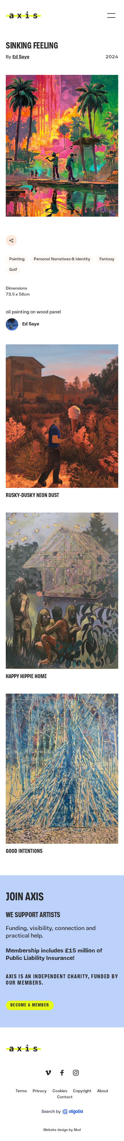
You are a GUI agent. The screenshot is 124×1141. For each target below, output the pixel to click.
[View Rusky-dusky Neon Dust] (62, 422)
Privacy (40, 1091)
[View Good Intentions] (62, 775)
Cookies (59, 1091)
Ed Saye (20, 57)
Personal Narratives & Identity (62, 259)
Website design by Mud (62, 1130)
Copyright (82, 1091)
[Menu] (111, 15)
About (102, 1091)
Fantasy (106, 259)
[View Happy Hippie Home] (62, 597)
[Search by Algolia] (62, 1111)
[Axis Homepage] (23, 14)
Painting (17, 259)
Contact (65, 1097)
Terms (21, 1091)
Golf (13, 270)
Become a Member (29, 1005)
